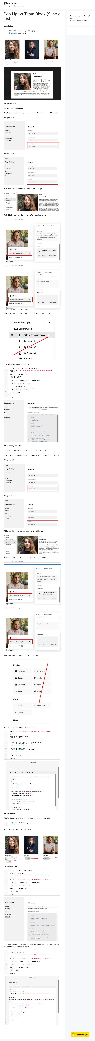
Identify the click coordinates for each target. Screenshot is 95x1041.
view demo (12, 33)
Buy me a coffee (82, 1035)
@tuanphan (10, 3)
